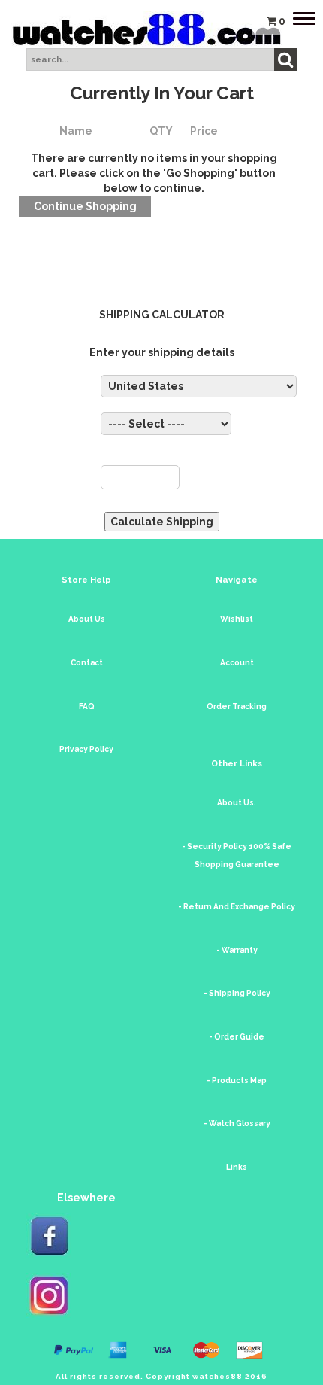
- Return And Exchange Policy (236, 907)
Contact (87, 663)
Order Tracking (237, 706)
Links (236, 1167)
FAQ (87, 706)
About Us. (236, 803)
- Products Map (237, 1080)
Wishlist (236, 619)
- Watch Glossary (237, 1123)
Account (237, 663)
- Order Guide (236, 1037)
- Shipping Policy (237, 993)
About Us (86, 619)
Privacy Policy (86, 749)
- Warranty (237, 950)
